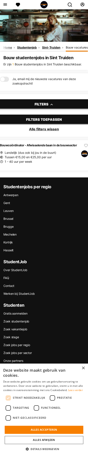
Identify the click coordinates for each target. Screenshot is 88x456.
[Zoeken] (71, 4)
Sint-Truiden (51, 47)
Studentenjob (27, 47)
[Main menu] (5, 4)
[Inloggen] (82, 4)
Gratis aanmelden (15, 313)
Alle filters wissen (44, 129)
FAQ (6, 278)
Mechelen (10, 234)
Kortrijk (8, 242)
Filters (42, 104)
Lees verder (75, 390)
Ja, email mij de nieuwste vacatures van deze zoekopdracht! (44, 81)
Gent (6, 203)
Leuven (8, 211)
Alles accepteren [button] (44, 430)
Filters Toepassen (44, 119)
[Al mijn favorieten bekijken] (18, 4)
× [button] (83, 368)
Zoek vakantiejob (15, 329)
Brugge (8, 226)
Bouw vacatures (77, 47)
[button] (44, 449)
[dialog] (44, 410)
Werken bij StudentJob (19, 293)
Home (7, 47)
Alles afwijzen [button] (44, 440)
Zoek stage (11, 337)
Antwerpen (10, 195)
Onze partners (13, 360)
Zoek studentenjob (16, 321)
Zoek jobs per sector (17, 353)
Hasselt (8, 250)
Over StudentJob (15, 270)
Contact (8, 286)
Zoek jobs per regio (16, 345)
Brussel (8, 218)
